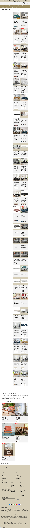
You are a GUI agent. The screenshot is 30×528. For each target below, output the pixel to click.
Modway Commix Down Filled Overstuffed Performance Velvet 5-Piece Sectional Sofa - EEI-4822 (24, 349)
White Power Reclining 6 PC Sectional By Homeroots (24, 261)
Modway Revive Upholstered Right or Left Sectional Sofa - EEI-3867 (16, 23)
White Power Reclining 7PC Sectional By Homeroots (24, 247)
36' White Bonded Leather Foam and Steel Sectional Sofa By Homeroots (24, 318)
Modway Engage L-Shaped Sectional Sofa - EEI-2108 (24, 22)
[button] (2, 3)
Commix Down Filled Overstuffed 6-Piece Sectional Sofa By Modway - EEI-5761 (24, 217)
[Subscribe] (14, 499)
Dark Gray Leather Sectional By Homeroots (17, 232)
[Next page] (23, 389)
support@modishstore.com (7, 471)
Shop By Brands (18, 478)
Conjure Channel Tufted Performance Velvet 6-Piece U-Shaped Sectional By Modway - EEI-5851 (17, 121)
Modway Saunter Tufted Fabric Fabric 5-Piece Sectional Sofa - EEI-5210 (24, 332)
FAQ (20, 484)
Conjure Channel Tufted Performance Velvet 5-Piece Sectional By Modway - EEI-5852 (17, 217)
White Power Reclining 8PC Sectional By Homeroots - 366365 (24, 234)
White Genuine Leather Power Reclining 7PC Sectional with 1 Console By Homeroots (17, 261)
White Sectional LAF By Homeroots (17, 274)
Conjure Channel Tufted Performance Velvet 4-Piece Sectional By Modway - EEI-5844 (24, 168)
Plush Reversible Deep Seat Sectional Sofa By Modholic (24, 121)
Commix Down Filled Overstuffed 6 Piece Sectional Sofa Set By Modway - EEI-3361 (16, 55)
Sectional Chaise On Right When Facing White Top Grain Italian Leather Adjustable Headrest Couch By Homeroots (24, 289)
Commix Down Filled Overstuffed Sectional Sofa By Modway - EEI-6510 (24, 138)
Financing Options (18, 477)
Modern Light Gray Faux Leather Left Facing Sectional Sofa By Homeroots (17, 168)
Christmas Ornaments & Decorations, (12, 510)
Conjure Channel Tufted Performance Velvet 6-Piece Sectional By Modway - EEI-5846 (24, 55)
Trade (24, 2)
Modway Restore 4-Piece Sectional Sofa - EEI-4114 (24, 365)
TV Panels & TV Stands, (20, 510)
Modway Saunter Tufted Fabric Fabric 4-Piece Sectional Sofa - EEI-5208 (17, 348)
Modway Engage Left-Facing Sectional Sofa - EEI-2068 (17, 39)
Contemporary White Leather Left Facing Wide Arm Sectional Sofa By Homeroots (16, 154)
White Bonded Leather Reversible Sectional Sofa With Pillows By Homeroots (24, 304)
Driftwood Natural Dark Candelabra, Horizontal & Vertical (20, 438)
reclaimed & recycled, (4, 510)
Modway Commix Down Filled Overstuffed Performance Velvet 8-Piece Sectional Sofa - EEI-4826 (17, 105)
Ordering (17, 474)
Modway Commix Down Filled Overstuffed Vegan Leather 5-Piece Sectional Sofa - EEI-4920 (24, 381)
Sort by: (16, 10)
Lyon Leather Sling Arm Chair (6, 437)
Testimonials (4, 476)
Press (3, 475)
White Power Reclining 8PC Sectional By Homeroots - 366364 (17, 247)
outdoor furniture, (21, 509)
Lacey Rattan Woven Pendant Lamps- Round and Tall (21, 418)
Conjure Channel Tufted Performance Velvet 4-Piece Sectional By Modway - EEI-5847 (17, 184)
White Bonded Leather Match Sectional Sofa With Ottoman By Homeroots (17, 304)
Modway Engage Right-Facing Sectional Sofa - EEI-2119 (24, 39)
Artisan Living (4, 478)
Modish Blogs (18, 479)
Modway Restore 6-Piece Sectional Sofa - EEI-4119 (16, 332)
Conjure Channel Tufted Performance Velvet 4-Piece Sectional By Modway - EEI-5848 (24, 184)
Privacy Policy (4, 479)
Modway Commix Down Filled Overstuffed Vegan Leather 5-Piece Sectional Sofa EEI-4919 (17, 381)
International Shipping (19, 476)
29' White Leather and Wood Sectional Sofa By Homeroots (17, 318)
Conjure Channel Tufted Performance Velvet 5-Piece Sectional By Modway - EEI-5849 (24, 72)
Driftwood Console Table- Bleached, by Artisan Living (7, 458)
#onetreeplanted (22, 468)
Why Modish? (4, 474)
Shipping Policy (18, 475)
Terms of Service (13, 492)
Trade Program (4, 477)
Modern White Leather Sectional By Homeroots (17, 287)
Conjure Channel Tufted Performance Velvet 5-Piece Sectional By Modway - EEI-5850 (17, 201)
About (11, 484)
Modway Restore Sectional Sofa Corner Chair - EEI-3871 (24, 89)
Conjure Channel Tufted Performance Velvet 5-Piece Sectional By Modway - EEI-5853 (24, 201)
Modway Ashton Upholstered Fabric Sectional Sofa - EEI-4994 (24, 105)
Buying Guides (22, 492)
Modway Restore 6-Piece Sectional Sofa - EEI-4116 (16, 365)
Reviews (3, 480)
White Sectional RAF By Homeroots (24, 274)
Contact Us (24, 4)
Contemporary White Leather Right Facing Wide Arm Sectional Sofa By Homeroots (24, 154)
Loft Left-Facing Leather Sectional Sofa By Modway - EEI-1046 (17, 138)
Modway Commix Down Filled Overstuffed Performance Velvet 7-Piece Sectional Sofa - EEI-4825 (17, 72)
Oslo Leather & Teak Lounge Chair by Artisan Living (7, 418)
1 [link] (18, 388)
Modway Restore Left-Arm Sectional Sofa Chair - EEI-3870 (16, 89)
